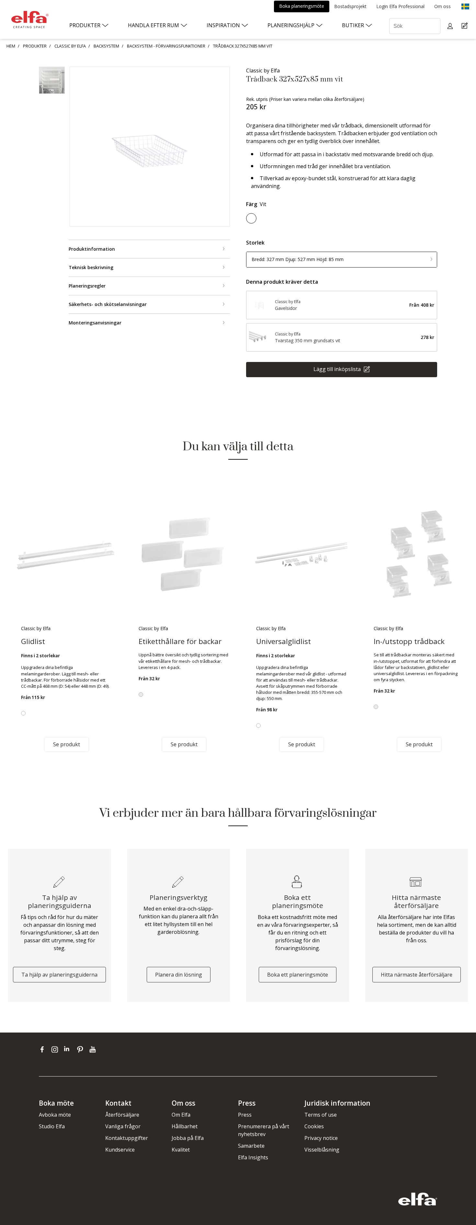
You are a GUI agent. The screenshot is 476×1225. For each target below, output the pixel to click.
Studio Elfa (52, 1126)
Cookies (314, 1126)
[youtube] (93, 1049)
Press (245, 1114)
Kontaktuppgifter (126, 1138)
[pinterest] (81, 1049)
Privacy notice (321, 1138)
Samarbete (251, 1145)
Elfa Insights (253, 1157)
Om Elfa (181, 1114)
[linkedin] (69, 1049)
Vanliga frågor (123, 1126)
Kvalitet (181, 1149)
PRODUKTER (35, 46)
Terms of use (320, 1114)
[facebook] (43, 1049)
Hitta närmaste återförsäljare (416, 974)
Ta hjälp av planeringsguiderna (59, 974)
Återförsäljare (122, 1114)
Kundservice (120, 1149)
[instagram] (56, 1049)
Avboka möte (55, 1114)
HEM (10, 46)
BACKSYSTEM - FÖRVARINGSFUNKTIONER (166, 46)
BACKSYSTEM (106, 46)
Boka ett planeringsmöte (297, 974)
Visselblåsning (321, 1149)
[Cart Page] (465, 26)
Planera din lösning (178, 974)
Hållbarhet (185, 1126)
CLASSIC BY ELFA (70, 46)
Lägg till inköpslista (337, 368)
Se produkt (66, 744)
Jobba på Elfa (188, 1138)
